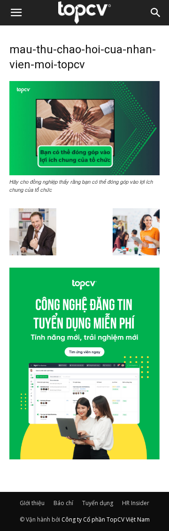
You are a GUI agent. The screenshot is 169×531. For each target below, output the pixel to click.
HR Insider (135, 503)
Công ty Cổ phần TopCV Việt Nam (105, 519)
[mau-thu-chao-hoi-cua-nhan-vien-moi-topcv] (84, 172)
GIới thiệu (32, 503)
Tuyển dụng (97, 503)
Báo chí (63, 503)
